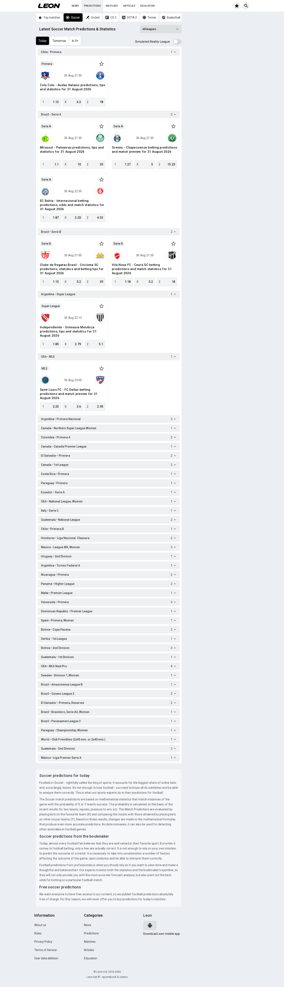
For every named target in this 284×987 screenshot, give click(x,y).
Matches (112, 5)
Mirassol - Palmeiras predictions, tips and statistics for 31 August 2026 (72, 150)
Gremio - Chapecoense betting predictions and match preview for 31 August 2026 (144, 150)
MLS (44, 368)
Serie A (46, 126)
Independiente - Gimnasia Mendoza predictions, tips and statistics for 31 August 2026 (68, 331)
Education (147, 5)
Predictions (92, 5)
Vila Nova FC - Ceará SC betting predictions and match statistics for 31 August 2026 (142, 269)
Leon (147, 915)
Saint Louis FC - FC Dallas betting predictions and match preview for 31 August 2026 (69, 394)
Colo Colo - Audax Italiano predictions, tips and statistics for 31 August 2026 (72, 87)
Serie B (46, 243)
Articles (129, 5)
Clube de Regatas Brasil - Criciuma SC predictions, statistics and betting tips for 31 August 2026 (72, 269)
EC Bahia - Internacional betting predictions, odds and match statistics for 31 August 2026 (72, 205)
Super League (51, 306)
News (75, 5)
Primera (47, 64)
